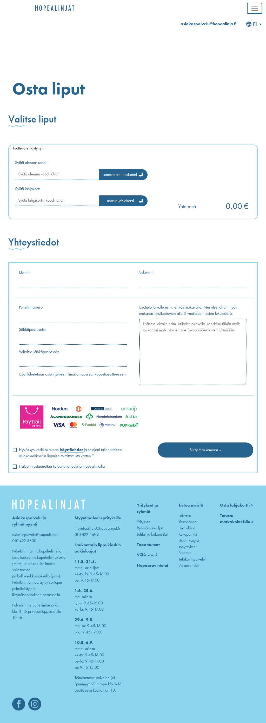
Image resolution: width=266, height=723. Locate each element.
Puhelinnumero (31, 307)
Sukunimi (146, 272)
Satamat (184, 553)
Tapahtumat (148, 544)
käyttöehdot (71, 449)
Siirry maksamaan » (205, 450)
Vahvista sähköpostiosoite (39, 351)
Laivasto (184, 515)
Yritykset (143, 521)
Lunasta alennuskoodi (120, 174)
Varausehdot (188, 565)
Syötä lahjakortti (27, 189)
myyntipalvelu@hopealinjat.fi (97, 528)
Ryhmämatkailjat (150, 528)
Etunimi (24, 272)
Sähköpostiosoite (32, 329)
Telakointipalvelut (191, 559)
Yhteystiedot (187, 521)
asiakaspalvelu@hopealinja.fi (208, 23)
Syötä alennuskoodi (30, 162)
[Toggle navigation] (254, 8)
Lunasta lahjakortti (119, 200)
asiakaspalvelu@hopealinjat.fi (35, 534)
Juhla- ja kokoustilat (152, 534)
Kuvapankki (187, 534)
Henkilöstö (186, 528)
